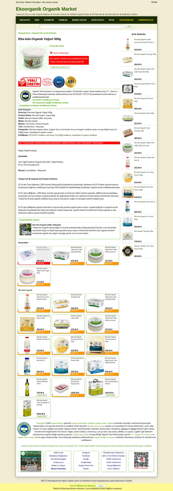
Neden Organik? (40, 446)
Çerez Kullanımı (113, 469)
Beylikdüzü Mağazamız (58, 456)
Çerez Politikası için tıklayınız (82, 486)
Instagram (86, 453)
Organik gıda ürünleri (81, 435)
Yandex (86, 469)
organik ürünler (100, 423)
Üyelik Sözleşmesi (113, 462)
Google (86, 459)
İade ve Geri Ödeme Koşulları (113, 456)
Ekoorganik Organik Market (46, 9)
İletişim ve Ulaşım (58, 465)
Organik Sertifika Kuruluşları (104, 437)
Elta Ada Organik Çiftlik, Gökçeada (38, 118)
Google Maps (86, 462)
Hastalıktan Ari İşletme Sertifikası (84, 135)
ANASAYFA (24, 20)
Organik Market (57, 423)
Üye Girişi (20, 2)
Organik (110, 423)
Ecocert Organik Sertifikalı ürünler (84, 130)
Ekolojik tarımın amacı (96, 426)
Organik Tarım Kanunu (57, 446)
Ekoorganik (41, 423)
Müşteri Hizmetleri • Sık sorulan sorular (42, 2)
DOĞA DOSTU (97, 20)
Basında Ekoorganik (58, 459)
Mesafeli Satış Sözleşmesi (113, 453)
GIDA (37, 20)
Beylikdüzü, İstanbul (129, 14)
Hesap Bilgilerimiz (114, 465)
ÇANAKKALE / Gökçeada (34, 127)
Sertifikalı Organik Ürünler (79, 14)
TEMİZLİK (63, 20)
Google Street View (86, 465)
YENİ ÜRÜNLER (126, 20)
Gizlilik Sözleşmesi (113, 459)
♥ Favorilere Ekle (56, 46)
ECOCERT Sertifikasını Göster (45, 100)
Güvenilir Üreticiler (60, 14)
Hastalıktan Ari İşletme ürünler (41, 132)
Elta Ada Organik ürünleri (38, 130)
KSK (134, 446)
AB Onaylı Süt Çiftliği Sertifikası (59, 135)
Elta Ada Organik (31, 121)
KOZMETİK (49, 20)
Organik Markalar (124, 446)
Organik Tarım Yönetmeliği (27, 437)
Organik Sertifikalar (144, 446)
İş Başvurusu (58, 462)
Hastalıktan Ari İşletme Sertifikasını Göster (38, 106)
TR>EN (154, 2)
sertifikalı (91, 423)
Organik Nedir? (27, 446)
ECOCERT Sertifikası (37, 135)
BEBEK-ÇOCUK (79, 20)
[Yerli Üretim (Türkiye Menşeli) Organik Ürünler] (29, 87)
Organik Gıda (24, 33)
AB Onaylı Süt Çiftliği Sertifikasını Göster (50, 103)
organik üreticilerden (79, 423)
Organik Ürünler (95, 446)
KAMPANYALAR (145, 20)
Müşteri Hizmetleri (58, 469)
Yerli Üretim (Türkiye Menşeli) (37, 124)
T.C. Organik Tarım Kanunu (141, 435)
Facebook (86, 456)
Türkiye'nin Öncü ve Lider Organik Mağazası (33, 14)
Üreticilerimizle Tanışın (30, 220)
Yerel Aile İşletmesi (112, 14)
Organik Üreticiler (109, 446)
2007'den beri (97, 14)
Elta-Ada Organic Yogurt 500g (43, 115)
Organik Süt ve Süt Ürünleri (44, 33)
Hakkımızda (58, 453)
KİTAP (111, 20)
